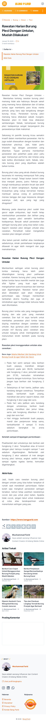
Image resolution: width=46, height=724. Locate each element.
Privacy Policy (9, 706)
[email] (33, 526)
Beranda (7, 699)
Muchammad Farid (20, 666)
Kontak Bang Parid (11, 710)
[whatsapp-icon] (13, 688)
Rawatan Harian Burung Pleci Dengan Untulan (21, 54)
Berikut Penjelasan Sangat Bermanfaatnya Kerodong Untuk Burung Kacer (33, 572)
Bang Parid (26, 719)
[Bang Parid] (23, 4)
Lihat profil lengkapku (13, 681)
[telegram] (23, 526)
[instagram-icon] (3, 688)
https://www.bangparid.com (24, 519)
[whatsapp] (18, 526)
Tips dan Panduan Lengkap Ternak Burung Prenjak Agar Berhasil (34, 603)
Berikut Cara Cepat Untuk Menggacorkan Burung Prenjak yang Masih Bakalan (11, 572)
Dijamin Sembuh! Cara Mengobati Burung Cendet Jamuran (11, 603)
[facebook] (8, 526)
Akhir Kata (7, 58)
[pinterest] (28, 526)
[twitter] (13, 526)
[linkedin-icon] (8, 688)
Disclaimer (8, 703)
